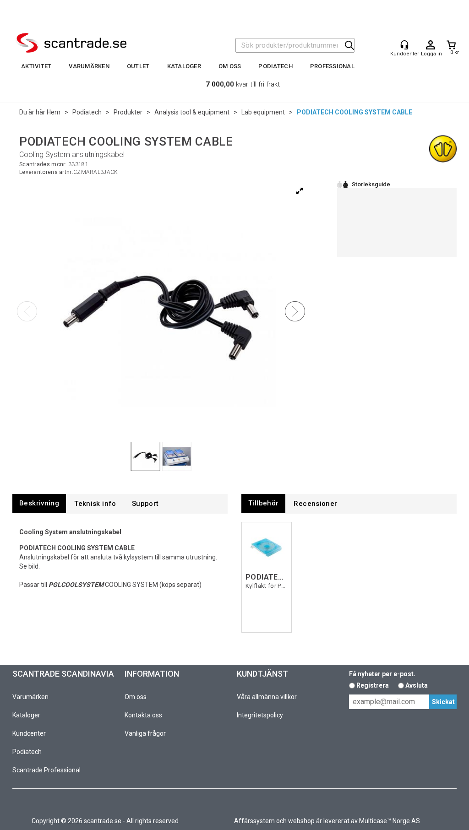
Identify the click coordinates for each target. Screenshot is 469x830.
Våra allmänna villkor (267, 696)
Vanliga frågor (145, 733)
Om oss (229, 66)
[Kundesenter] (404, 44)
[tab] (39, 503)
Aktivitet (36, 66)
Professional (332, 66)
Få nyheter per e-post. (382, 674)
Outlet (138, 66)
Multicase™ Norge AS (389, 821)
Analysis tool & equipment (191, 112)
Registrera (372, 685)
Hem (53, 112)
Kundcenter (29, 733)
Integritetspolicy (260, 715)
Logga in (430, 45)
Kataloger (184, 66)
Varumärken (89, 66)
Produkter (128, 112)
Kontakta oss (143, 715)
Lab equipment (263, 112)
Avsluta (416, 685)
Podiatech (275, 66)
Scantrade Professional (46, 770)
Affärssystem (254, 821)
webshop (301, 821)
